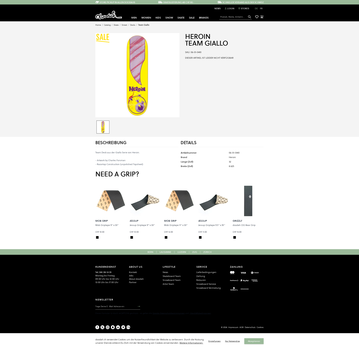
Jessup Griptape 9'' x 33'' (142, 225)
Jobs (131, 275)
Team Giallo (143, 25)
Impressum (233, 327)
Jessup (134, 221)
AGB (242, 327)
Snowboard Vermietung (208, 287)
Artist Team (168, 283)
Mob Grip (101, 221)
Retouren (201, 280)
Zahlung (200, 276)
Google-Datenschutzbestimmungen (169, 313)
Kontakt (133, 272)
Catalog (107, 25)
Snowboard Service (206, 283)
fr (261, 8)
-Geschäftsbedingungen (200, 313)
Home (98, 25)
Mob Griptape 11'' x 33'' (175, 225)
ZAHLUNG (236, 267)
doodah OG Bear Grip (244, 225)
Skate (116, 25)
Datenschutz (250, 327)
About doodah (136, 278)
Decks (132, 25)
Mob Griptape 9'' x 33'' (106, 225)
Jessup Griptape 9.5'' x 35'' (211, 225)
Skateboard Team (172, 276)
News (217, 8)
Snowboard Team (172, 280)
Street (124, 25)
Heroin (197, 36)
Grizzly (237, 221)
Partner (133, 282)
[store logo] (108, 15)
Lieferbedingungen (206, 272)
